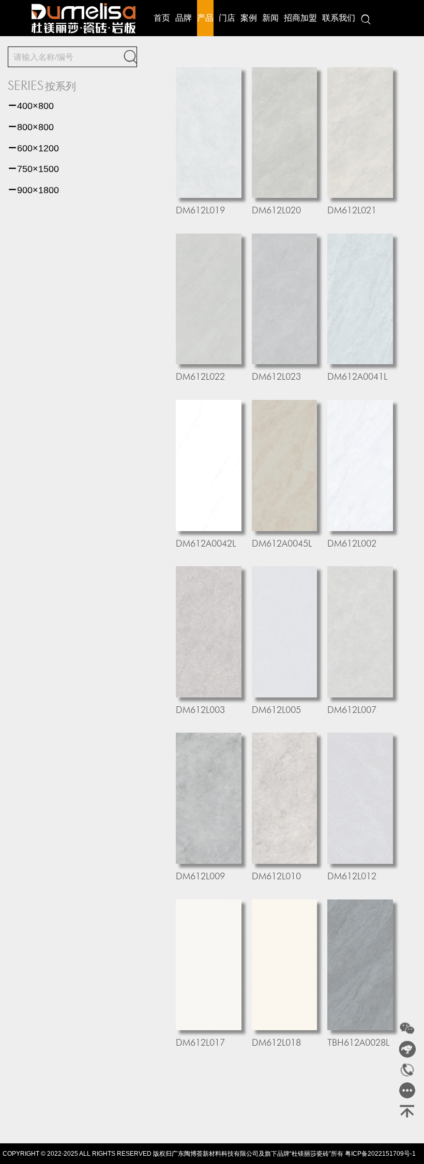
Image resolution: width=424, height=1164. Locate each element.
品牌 (183, 17)
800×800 (31, 127)
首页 (162, 17)
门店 (227, 17)
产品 (205, 17)
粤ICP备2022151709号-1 (380, 1153)
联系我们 (338, 17)
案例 (248, 17)
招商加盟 (300, 17)
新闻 (270, 17)
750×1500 (33, 169)
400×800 (31, 106)
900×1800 (33, 190)
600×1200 (33, 148)
